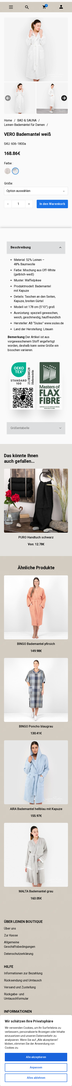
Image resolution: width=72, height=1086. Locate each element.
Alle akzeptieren (36, 1057)
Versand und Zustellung (20, 987)
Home (8, 120)
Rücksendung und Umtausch (23, 980)
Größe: (8, 183)
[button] (44, 7)
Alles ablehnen (36, 1077)
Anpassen (36, 1067)
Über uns (10, 928)
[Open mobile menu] (11, 7)
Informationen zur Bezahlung (23, 973)
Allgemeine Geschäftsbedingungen (19, 944)
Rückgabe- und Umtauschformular (16, 996)
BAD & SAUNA (26, 120)
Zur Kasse (11, 935)
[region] (36, 1050)
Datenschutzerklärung (18, 954)
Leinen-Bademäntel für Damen (24, 125)
